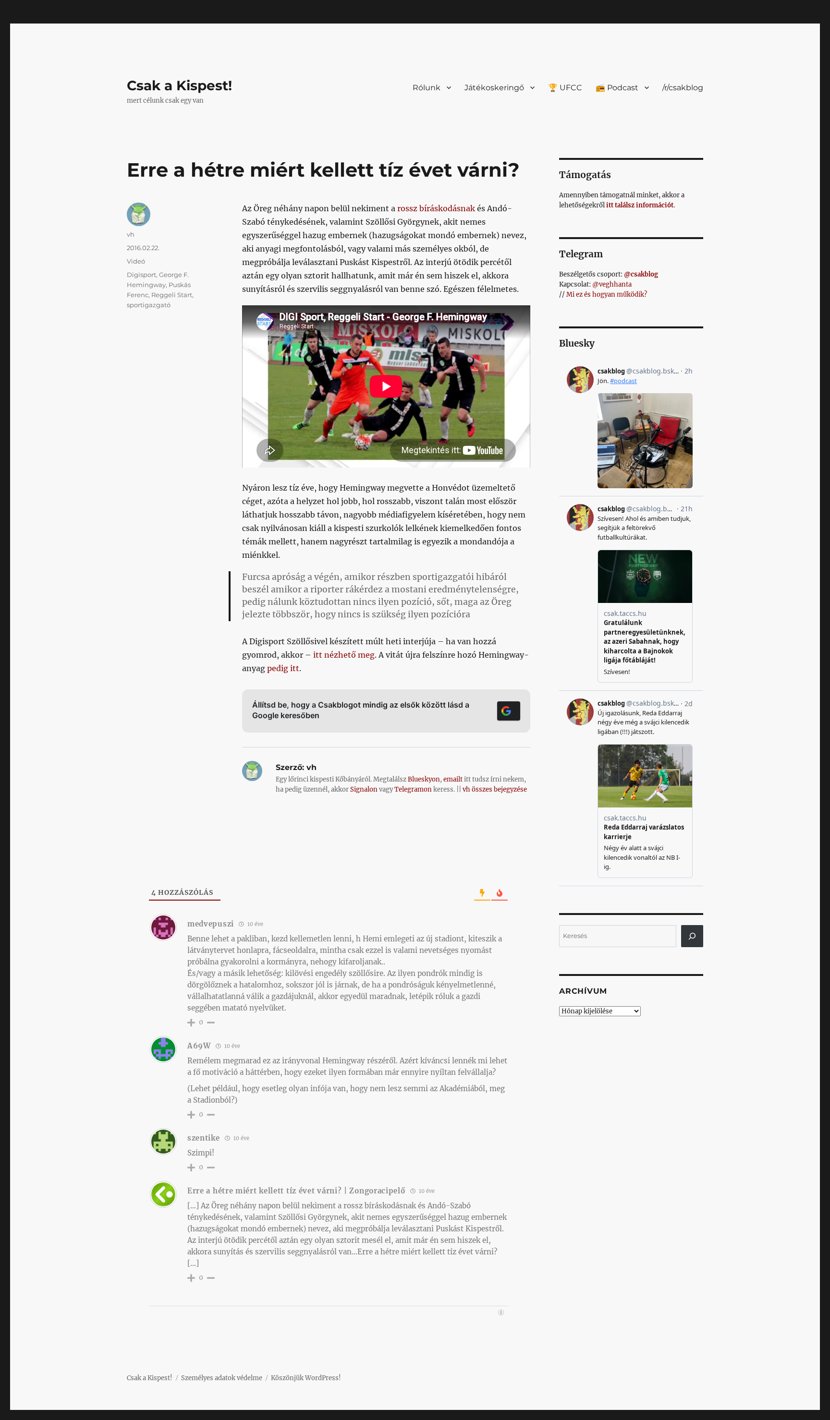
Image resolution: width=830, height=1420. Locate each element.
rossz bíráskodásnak (436, 208)
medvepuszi (210, 923)
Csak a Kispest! (179, 85)
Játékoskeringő (494, 87)
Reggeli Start (171, 295)
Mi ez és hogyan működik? (606, 294)
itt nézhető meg (344, 655)
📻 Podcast (617, 87)
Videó (136, 261)
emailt (453, 779)
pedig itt (283, 668)
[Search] (692, 936)
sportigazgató (149, 305)
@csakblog (641, 274)
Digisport (141, 274)
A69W (199, 1045)
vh (130, 234)
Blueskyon (424, 779)
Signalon (364, 789)
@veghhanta (612, 284)
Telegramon (413, 789)
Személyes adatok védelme (221, 1378)
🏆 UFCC (565, 87)
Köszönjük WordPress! (306, 1378)
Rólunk (426, 87)
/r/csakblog (682, 87)
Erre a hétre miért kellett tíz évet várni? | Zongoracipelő (296, 1190)
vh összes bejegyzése (495, 789)
